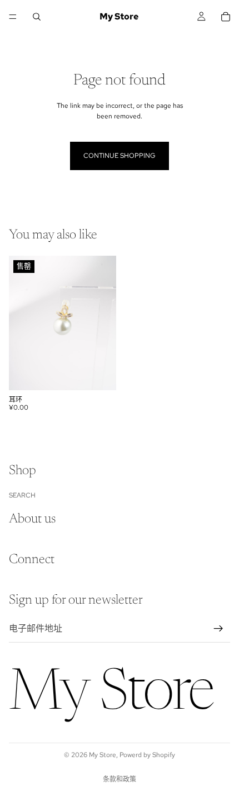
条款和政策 (119, 779)
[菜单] (13, 16)
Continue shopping (119, 155)
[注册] (218, 628)
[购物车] (225, 16)
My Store (102, 754)
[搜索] (36, 16)
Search (22, 495)
